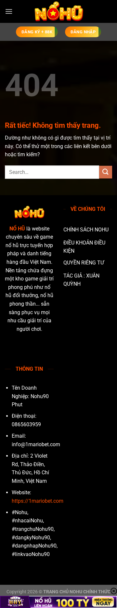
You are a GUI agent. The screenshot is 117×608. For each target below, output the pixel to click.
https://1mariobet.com (37, 501)
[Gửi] (105, 172)
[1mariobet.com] (58, 11)
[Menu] (9, 11)
